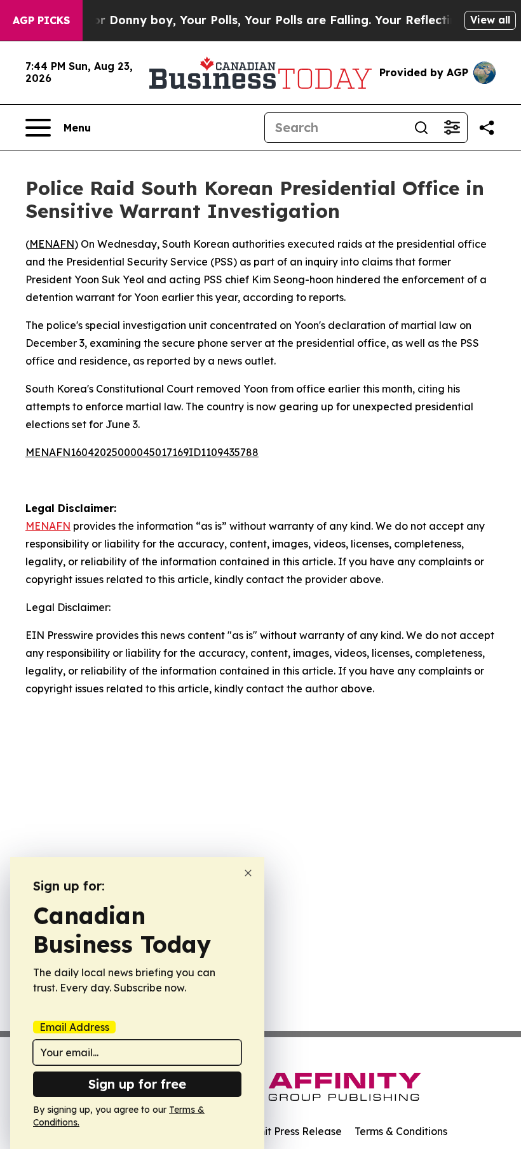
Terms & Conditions (401, 1131)
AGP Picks (41, 20)
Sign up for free (137, 1084)
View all (490, 19)
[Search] (421, 127)
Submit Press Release (289, 1131)
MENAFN (51, 244)
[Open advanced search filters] (451, 127)
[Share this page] (487, 127)
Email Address (74, 1027)
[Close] (248, 873)
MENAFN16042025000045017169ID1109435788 (142, 452)
